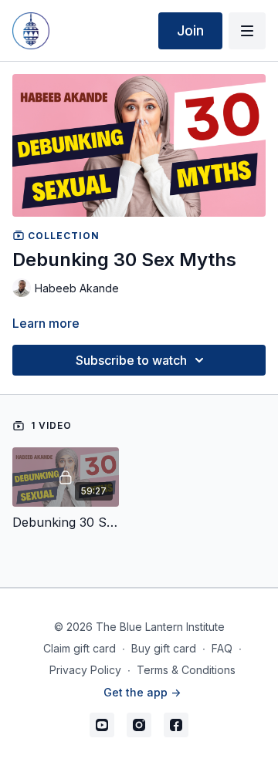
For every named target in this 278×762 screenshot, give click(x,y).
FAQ (222, 648)
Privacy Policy (85, 669)
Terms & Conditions (186, 669)
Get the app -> (142, 692)
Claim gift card (79, 648)
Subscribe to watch (131, 360)
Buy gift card (163, 648)
